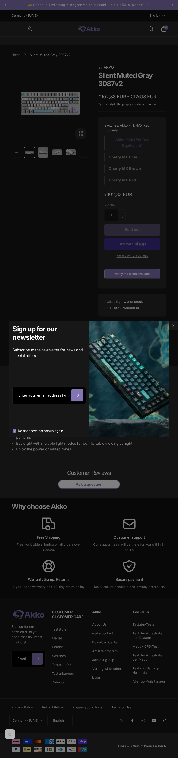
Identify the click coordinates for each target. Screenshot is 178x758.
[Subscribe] (77, 395)
